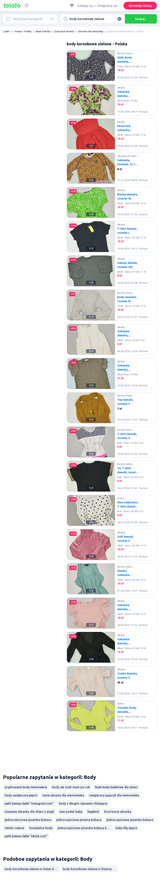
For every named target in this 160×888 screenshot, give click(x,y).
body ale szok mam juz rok (71, 787)
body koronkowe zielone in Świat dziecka (32, 869)
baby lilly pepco (126, 828)
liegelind (93, 811)
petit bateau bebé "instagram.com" (29, 803)
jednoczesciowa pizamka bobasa (28, 820)
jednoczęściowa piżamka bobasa (130, 820)
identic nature (14, 828)
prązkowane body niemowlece (26, 787)
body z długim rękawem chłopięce (83, 803)
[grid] (112, 409)
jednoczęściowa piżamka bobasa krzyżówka (85, 828)
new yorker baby (70, 811)
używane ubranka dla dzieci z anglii (29, 811)
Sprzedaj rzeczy (140, 5)
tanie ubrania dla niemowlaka (63, 795)
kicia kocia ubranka (117, 811)
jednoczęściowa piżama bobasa (78, 820)
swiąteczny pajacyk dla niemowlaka (114, 795)
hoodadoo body (40, 828)
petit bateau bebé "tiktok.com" (26, 836)
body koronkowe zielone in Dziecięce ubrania (90, 869)
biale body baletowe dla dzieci (116, 787)
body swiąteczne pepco (21, 795)
